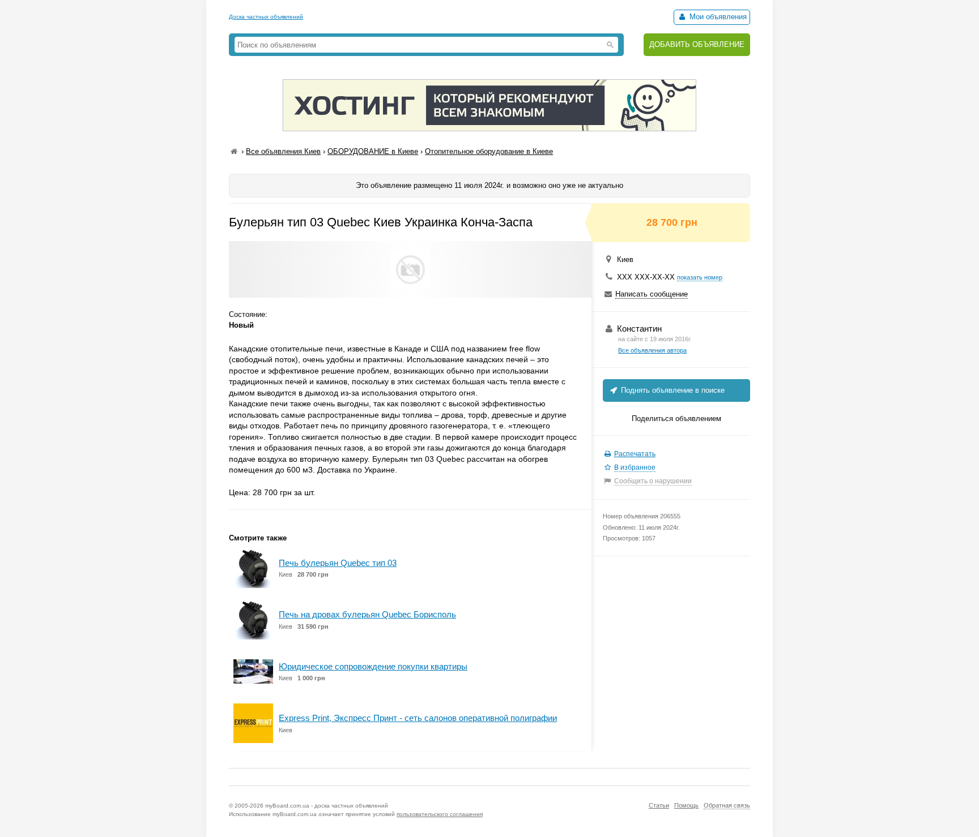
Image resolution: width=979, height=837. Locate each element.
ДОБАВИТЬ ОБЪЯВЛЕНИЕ (696, 44)
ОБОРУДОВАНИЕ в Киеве (372, 151)
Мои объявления (717, 16)
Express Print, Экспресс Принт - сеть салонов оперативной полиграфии (418, 718)
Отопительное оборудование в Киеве (489, 151)
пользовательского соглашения (440, 814)
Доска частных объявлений (266, 17)
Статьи (659, 805)
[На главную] (234, 151)
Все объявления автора (652, 350)
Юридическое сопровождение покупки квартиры (373, 666)
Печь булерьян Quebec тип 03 (338, 563)
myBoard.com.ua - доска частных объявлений (326, 805)
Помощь (686, 805)
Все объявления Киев (283, 151)
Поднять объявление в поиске (672, 390)
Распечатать (634, 454)
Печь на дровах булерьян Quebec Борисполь (367, 614)
